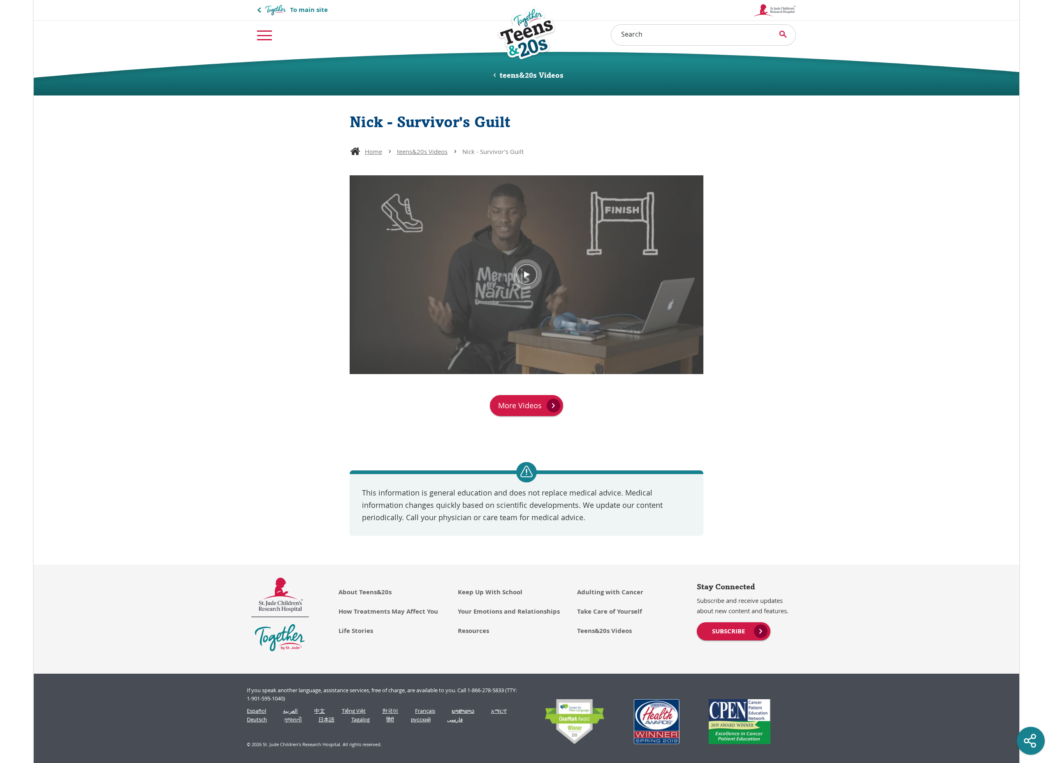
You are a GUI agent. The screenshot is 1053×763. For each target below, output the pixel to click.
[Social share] (1031, 741)
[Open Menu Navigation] (264, 35)
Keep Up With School (490, 592)
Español (256, 710)
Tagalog (360, 719)
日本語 (326, 719)
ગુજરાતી (293, 719)
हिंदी (390, 719)
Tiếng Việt (354, 710)
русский (421, 719)
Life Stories (356, 630)
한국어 (390, 710)
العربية (290, 710)
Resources (473, 630)
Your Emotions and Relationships (509, 611)
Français (425, 710)
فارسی (455, 719)
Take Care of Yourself (609, 611)
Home (373, 151)
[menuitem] (733, 630)
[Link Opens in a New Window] (571, 722)
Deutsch (257, 719)
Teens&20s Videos (604, 630)
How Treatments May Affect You (388, 611)
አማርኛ (499, 710)
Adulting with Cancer (610, 592)
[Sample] (526, 33)
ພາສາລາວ (463, 710)
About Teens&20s (365, 592)
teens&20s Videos (422, 151)
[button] (526, 275)
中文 (319, 710)
